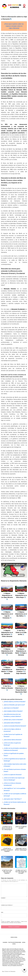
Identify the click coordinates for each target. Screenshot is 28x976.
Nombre (3, 897)
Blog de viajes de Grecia (8, 949)
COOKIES (5, 942)
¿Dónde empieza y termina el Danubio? (15, 701)
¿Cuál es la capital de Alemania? (13, 774)
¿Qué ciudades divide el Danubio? (13, 711)
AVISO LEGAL (14, 937)
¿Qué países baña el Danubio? (12, 722)
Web (2, 912)
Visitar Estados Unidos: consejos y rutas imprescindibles (13, 956)
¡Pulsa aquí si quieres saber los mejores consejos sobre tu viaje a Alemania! (14, 26)
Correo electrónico (7, 905)
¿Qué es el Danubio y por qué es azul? (14, 704)
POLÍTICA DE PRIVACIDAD (14, 942)
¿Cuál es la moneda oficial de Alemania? (15, 726)
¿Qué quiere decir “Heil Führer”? (13, 799)
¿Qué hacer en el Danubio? (11, 708)
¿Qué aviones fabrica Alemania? (13, 739)
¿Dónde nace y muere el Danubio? (13, 719)
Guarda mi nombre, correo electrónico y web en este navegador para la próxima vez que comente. (14, 922)
